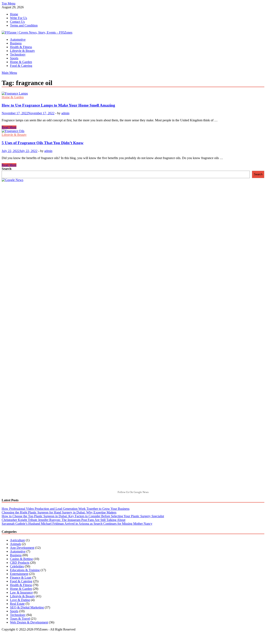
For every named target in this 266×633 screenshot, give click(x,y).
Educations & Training (25, 570)
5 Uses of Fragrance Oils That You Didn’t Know (43, 143)
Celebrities (17, 566)
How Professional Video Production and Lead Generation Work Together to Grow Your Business (65, 508)
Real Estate (17, 603)
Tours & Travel (20, 618)
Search (6, 168)
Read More (9, 127)
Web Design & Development (29, 622)
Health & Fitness (21, 47)
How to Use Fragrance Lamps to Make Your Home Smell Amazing (58, 105)
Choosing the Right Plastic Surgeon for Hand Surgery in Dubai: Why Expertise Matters (59, 512)
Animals (15, 544)
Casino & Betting (21, 559)
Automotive (18, 39)
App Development (22, 547)
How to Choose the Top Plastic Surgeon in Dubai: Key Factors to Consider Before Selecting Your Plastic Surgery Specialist (83, 516)
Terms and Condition (24, 25)
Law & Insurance (21, 592)
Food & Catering (21, 65)
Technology (18, 54)
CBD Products (19, 562)
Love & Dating (20, 600)
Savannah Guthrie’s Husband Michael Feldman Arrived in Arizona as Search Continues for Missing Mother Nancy (77, 523)
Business (16, 43)
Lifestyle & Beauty (22, 50)
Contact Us (17, 21)
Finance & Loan (20, 577)
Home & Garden (21, 62)
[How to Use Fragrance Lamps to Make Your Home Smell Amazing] (133, 93)
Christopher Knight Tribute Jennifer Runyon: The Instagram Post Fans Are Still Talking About (63, 520)
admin (65, 113)
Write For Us (18, 18)
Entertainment (19, 574)
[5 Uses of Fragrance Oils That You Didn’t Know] (133, 131)
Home (14, 14)
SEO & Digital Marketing (27, 607)
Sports (14, 58)
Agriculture (17, 540)
